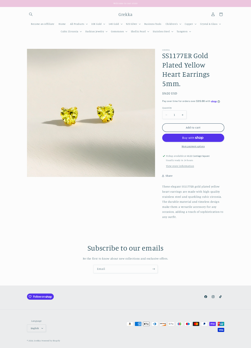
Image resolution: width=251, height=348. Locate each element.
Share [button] (169, 175)
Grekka (37, 340)
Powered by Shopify (50, 340)
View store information (180, 166)
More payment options (193, 146)
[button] (31, 14)
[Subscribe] (154, 269)
